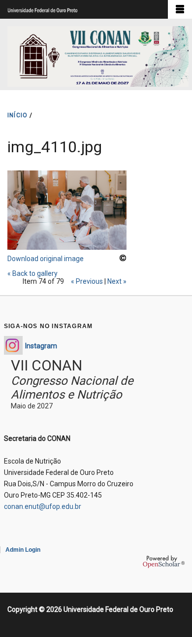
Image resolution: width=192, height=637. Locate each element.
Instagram (41, 346)
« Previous (87, 281)
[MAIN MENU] (180, 9)
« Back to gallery (32, 273)
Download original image (45, 259)
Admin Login (22, 549)
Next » (117, 281)
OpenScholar (164, 561)
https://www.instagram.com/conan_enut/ (13, 345)
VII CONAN (46, 365)
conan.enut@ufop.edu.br (42, 506)
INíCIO (17, 115)
